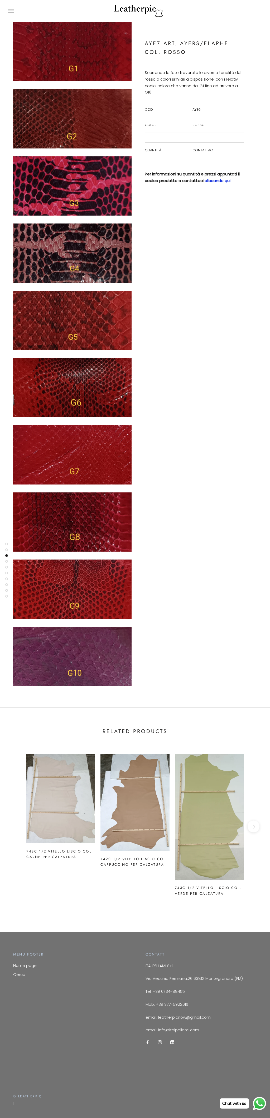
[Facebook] (148, 1042)
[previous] (16, 826)
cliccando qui (217, 180)
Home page (25, 965)
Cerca (19, 974)
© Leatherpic (27, 1096)
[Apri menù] (11, 11)
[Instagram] (160, 1042)
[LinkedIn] (172, 1042)
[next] (253, 826)
